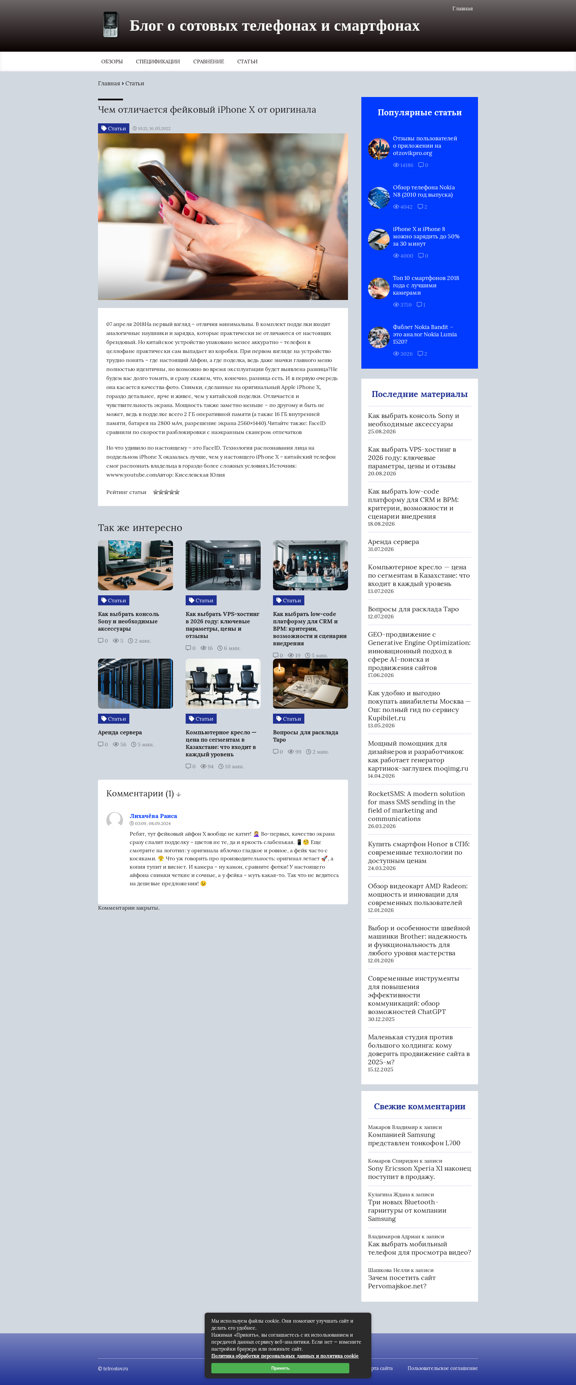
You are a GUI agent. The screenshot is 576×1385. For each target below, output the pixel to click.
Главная (462, 8)
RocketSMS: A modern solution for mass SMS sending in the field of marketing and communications (416, 806)
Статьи (247, 61)
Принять (280, 1368)
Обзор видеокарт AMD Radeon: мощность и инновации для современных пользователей (418, 894)
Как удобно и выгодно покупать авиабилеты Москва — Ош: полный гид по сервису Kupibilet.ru (419, 705)
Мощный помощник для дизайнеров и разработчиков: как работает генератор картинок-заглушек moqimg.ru (418, 755)
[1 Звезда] (155, 492)
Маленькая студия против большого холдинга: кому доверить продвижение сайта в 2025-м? (419, 1049)
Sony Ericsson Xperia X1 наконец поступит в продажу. (419, 1172)
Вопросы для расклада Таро (413, 609)
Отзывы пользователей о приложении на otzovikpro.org (425, 146)
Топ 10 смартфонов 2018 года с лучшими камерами (426, 285)
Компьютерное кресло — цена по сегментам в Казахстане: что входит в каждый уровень (419, 575)
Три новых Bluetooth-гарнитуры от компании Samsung (407, 1210)
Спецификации (158, 61)
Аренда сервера (393, 541)
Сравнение (208, 61)
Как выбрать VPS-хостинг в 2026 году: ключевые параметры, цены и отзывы (412, 457)
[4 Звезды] (171, 492)
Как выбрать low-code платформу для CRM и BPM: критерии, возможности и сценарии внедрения (413, 503)
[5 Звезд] (177, 492)
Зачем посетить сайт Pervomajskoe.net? (402, 1281)
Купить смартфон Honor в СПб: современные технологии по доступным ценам (419, 852)
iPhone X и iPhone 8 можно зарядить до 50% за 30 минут (426, 236)
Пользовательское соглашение (443, 1368)
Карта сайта (379, 1368)
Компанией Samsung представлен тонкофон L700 (414, 1138)
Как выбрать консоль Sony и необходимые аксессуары (413, 419)
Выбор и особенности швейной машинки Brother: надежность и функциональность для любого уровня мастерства (419, 940)
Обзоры (112, 61)
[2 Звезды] (161, 492)
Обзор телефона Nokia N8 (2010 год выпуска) (424, 191)
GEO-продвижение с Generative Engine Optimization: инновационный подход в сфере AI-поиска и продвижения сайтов (419, 651)
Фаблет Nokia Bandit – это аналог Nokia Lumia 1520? (425, 334)
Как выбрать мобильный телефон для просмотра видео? (419, 1248)
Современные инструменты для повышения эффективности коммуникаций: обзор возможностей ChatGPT (413, 995)
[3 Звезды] (166, 492)
